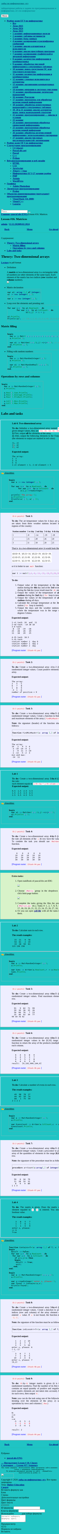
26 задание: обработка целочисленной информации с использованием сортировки (35, 134)
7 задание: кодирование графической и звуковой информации (33, 55)
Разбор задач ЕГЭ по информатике (25, 21)
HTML (16, 163)
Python (16, 158)
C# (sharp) (18, 148)
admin (4, 224)
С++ (15, 155)
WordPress (18, 181)
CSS (15, 166)
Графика (11, 183)
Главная (6, 214)
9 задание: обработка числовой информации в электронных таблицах (32, 65)
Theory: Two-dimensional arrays (23, 243)
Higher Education (15, 1485)
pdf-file (37, 911)
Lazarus (17, 204)
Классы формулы (9, 1511)
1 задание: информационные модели (31, 33)
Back (6, 229)
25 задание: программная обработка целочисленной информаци (31, 128)
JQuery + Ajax (20, 171)
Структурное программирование (24, 145)
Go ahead (53, 229)
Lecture (5, 262)
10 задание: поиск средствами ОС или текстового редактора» (32, 70)
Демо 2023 (18, 31)
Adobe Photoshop (21, 186)
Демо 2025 (18, 26)
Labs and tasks (14, 250)
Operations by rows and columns (29, 248)
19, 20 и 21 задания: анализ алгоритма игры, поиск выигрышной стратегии (32, 111)
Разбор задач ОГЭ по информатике (25, 143)
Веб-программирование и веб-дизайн (26, 161)
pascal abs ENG (19, 214)
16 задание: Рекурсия (23, 97)
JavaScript (18, 168)
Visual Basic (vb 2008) (23, 199)
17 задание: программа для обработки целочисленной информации (32, 100)
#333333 (5, 1505)
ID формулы (7, 1508)
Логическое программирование (23, 188)
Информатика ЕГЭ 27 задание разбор (32, 173)
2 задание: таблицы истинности (29, 36)
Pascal (16, 153)
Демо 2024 (18, 28)
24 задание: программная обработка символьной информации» (31, 123)
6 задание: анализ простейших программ (34, 51)
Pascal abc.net (19, 150)
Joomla (16, 178)
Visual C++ (18, 201)
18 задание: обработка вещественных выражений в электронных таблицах (32, 106)
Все (14, 23)
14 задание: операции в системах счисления (35, 89)
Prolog (16, 191)
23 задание (18, 120)
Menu (30, 229)
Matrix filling (19, 245)
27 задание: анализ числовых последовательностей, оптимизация (31, 139)
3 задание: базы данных (25, 38)
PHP (15, 176)
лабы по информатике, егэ (14, 3)
